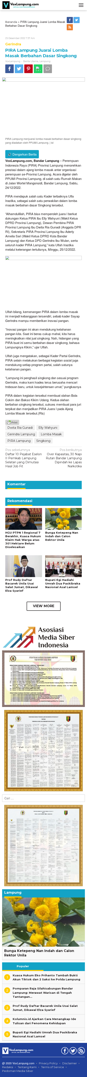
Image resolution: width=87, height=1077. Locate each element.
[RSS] (70, 27)
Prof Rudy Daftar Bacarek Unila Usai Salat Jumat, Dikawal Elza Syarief (21, 585)
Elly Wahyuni (47, 428)
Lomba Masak (51, 434)
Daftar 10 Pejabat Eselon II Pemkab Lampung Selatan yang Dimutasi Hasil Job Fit (23, 458)
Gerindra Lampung (21, 434)
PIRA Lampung (19, 441)
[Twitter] (76, 20)
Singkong (43, 441)
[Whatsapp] (38, 68)
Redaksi (7, 1067)
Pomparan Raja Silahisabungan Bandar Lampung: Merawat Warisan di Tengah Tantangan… (43, 992)
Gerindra (13, 44)
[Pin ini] (28, 68)
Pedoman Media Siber (17, 1071)
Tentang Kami (27, 1067)
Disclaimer (69, 1063)
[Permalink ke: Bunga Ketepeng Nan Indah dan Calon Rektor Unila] (63, 519)
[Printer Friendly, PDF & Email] (12, 422)
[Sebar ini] (9, 68)
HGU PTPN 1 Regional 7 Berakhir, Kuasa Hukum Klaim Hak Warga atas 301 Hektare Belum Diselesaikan (23, 540)
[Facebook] (70, 20)
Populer (23, 966)
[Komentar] (48, 68)
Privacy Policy (48, 1063)
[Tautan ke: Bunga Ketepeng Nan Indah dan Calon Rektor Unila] (43, 922)
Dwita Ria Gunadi (20, 428)
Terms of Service (52, 1067)
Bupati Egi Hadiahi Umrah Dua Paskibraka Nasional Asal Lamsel (62, 583)
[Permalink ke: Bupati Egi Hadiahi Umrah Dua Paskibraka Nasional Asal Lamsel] (63, 566)
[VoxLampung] (20, 5)
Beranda (11, 22)
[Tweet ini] (19, 68)
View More (43, 606)
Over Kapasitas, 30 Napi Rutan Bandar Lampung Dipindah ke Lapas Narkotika (64, 458)
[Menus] (81, 5)
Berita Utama (30, 61)
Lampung (44, 61)
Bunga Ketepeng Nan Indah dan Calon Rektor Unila (61, 536)
